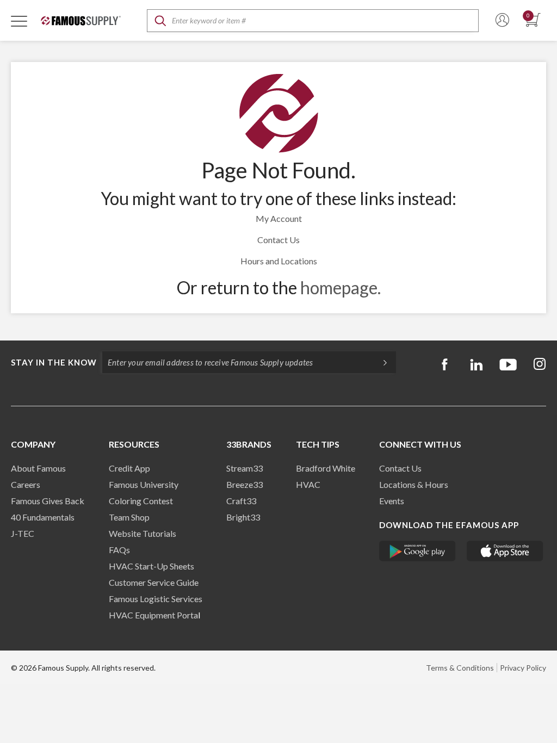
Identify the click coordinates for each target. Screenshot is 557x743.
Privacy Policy (523, 667)
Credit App (129, 468)
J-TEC (22, 533)
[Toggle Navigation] (19, 21)
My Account (279, 218)
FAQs (119, 549)
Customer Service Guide (154, 582)
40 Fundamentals (43, 517)
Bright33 (243, 517)
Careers (25, 484)
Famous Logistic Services (155, 598)
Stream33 (244, 468)
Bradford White (325, 468)
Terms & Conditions (460, 667)
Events (391, 501)
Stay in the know (54, 362)
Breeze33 (244, 484)
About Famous (38, 468)
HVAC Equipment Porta (153, 615)
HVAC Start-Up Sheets (151, 566)
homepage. (340, 287)
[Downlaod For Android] (417, 551)
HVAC (308, 484)
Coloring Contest (141, 501)
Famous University (143, 484)
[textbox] (313, 20)
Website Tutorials (142, 533)
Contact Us (278, 239)
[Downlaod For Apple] (505, 551)
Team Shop (129, 517)
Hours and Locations (278, 261)
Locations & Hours (413, 484)
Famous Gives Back (47, 501)
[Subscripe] (379, 362)
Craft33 (241, 501)
